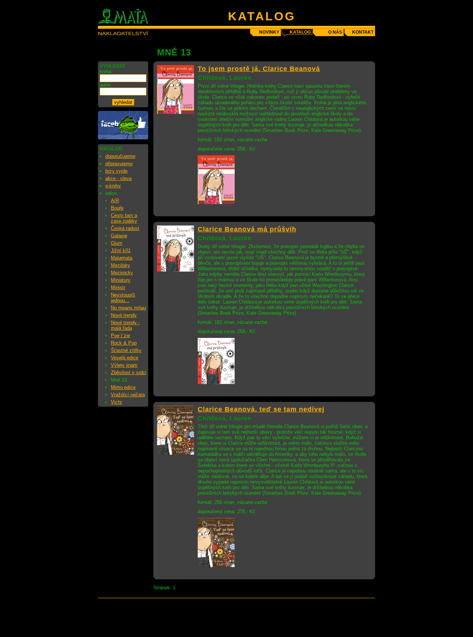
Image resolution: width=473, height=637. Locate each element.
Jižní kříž (121, 250)
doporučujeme (120, 156)
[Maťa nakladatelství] (123, 137)
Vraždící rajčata (128, 394)
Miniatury (120, 280)
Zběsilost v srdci (128, 372)
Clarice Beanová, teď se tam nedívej (261, 409)
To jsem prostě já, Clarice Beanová (259, 68)
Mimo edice (123, 387)
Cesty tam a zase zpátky (124, 218)
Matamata (121, 258)
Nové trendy (124, 315)
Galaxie (119, 235)
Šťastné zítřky (126, 350)
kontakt (363, 32)
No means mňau (128, 308)
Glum (116, 243)
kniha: (106, 71)
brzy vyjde (116, 171)
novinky (269, 32)
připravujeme (119, 163)
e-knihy (113, 186)
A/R (115, 200)
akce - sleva (118, 178)
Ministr (118, 287)
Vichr (116, 402)
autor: (106, 85)
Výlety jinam (124, 365)
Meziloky (120, 265)
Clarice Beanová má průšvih (247, 229)
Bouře (117, 208)
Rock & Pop (124, 343)
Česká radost (125, 228)
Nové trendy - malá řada (125, 325)
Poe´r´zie (120, 335)
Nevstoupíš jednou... (123, 297)
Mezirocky (122, 272)
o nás (335, 32)
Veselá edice (124, 357)
